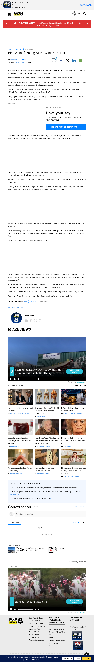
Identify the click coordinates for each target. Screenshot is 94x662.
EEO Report (33, 618)
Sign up (82, 507)
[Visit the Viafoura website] (81, 562)
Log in (77, 507)
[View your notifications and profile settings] (83, 522)
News (25, 301)
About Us (41, 626)
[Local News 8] (21, 13)
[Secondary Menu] (11, 14)
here (51, 498)
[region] (47, 534)
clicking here (15, 494)
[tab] (14, 523)
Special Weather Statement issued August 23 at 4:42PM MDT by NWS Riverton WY (53, 24)
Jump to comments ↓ (15, 307)
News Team (14, 59)
